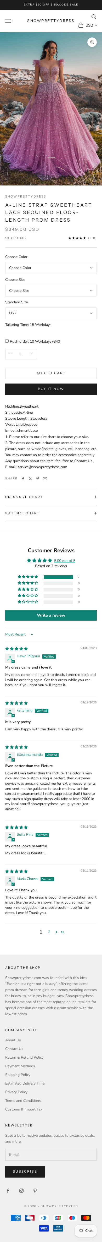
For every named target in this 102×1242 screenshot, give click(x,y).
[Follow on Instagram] (21, 1190)
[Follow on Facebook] (7, 1190)
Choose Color (16, 256)
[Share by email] (45, 479)
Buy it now (51, 389)
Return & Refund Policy (24, 1057)
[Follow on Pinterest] (35, 1190)
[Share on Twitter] (30, 479)
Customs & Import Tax (23, 1109)
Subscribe (25, 1171)
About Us (13, 1040)
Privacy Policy (16, 1092)
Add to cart (51, 373)
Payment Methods (20, 1066)
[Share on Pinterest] (38, 479)
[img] (16, 648)
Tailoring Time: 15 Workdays (28, 324)
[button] (28, 577)
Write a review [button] (51, 615)
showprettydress (25, 196)
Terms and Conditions (23, 1100)
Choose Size (15, 279)
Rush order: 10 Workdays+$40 (35, 341)
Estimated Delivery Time (24, 1083)
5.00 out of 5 (64, 560)
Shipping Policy (17, 1074)
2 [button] (49, 931)
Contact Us (14, 1048)
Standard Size (16, 302)
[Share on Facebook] (23, 479)
